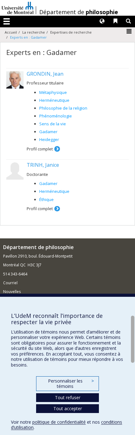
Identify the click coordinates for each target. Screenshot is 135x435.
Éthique (46, 199)
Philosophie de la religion (63, 108)
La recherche (33, 32)
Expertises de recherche (71, 32)
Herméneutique (54, 100)
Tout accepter (67, 408)
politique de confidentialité (59, 422)
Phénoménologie (55, 116)
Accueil (11, 32)
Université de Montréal (18, 8)
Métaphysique (53, 92)
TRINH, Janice (43, 164)
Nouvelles (12, 291)
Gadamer (48, 131)
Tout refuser (67, 397)
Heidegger (49, 139)
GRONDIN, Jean (45, 73)
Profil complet (40, 149)
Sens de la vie (52, 124)
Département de (78, 12)
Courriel (10, 282)
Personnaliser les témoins (71, 383)
